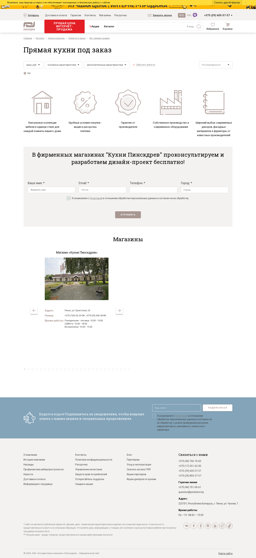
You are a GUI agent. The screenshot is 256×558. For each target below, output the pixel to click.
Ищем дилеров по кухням (141, 479)
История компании (34, 459)
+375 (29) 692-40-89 (96, 315)
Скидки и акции (84, 484)
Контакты (90, 15)
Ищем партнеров (136, 474)
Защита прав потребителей (91, 474)
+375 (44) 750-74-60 (190, 461)
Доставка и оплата (56, 15)
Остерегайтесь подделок (89, 479)
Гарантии (76, 15)
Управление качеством (88, 469)
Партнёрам (133, 459)
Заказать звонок (162, 15)
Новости (28, 474)
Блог (129, 454)
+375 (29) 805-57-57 (190, 475)
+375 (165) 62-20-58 (74, 315)
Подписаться (217, 408)
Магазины (105, 15)
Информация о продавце (38, 484)
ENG (189, 15)
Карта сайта (225, 553)
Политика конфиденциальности (93, 459)
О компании (30, 454)
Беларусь (33, 15)
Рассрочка (120, 15)
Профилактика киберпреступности (44, 469)
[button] (119, 310)
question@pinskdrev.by (191, 492)
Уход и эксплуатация (139, 464)
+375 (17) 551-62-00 (190, 466)
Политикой (96, 198)
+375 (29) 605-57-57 (217, 15)
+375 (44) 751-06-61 (190, 487)
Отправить (128, 215)
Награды (29, 464)
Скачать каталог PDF (139, 469)
